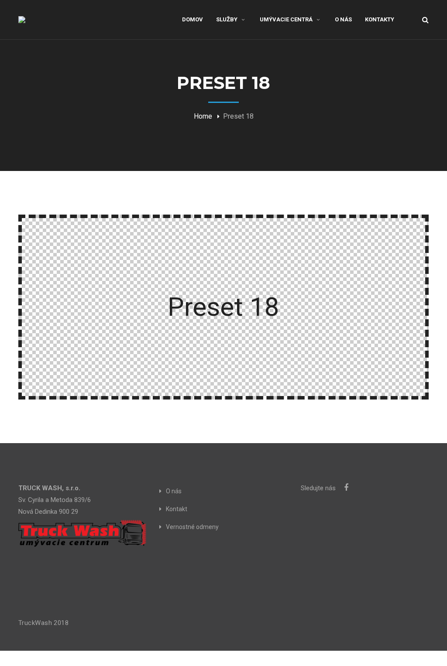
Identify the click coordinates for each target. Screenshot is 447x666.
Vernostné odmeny (192, 526)
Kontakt (176, 508)
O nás (174, 491)
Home (203, 116)
